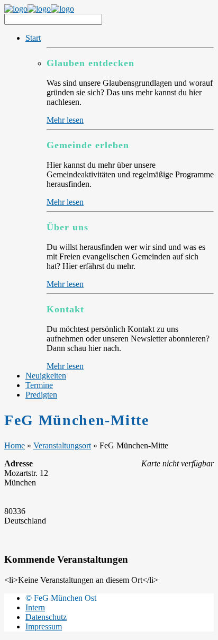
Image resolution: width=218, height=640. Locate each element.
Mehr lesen (65, 119)
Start (33, 37)
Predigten (41, 394)
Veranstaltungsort (62, 445)
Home (14, 445)
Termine (39, 385)
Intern (35, 607)
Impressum (43, 626)
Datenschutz (46, 616)
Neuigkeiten (45, 375)
